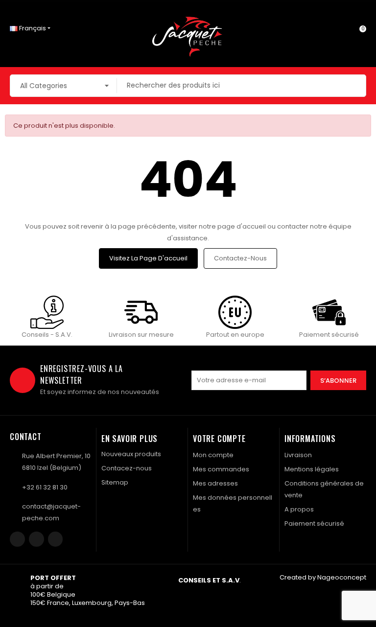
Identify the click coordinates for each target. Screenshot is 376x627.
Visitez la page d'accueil (148, 258)
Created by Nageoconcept (323, 577)
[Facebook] (17, 539)
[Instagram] (36, 539)
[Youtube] (55, 539)
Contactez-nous (240, 258)
